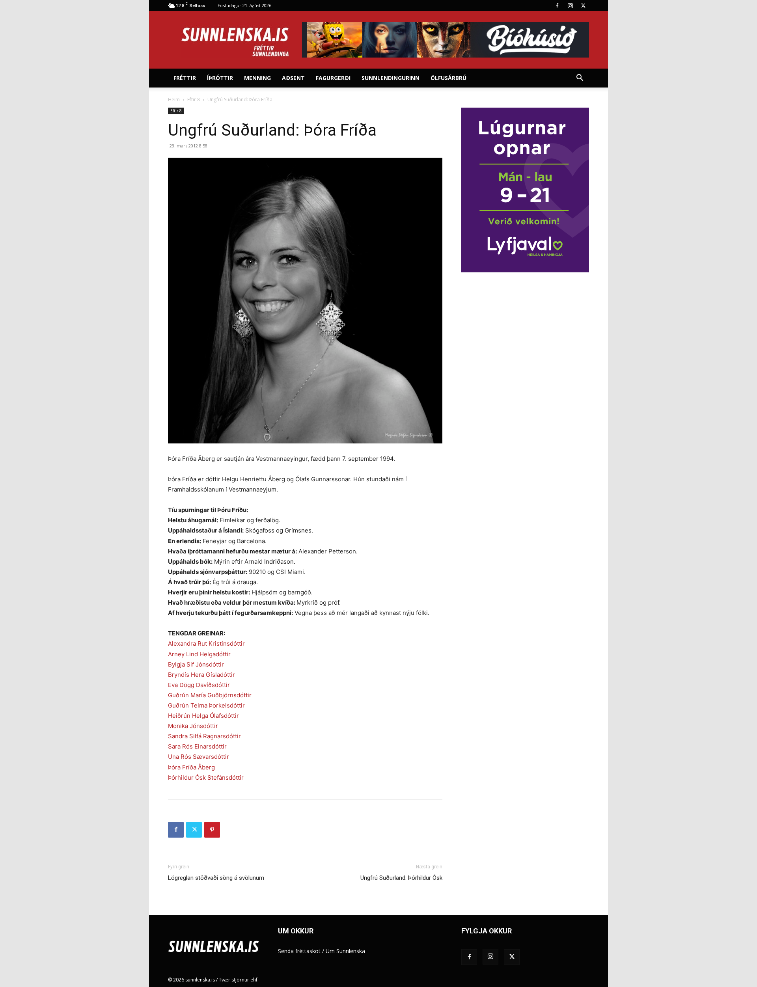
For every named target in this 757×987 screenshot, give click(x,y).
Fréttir (184, 78)
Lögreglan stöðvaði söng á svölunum (216, 877)
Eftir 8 (193, 99)
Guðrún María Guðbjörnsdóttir (210, 695)
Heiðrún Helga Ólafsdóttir (203, 715)
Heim (174, 99)
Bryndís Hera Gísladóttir (201, 674)
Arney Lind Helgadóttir (199, 654)
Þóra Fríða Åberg (191, 767)
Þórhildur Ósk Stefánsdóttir (206, 777)
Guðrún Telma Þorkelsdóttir (206, 705)
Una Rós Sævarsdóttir (198, 756)
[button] (579, 78)
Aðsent (293, 78)
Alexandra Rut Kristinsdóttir (206, 643)
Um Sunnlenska (345, 951)
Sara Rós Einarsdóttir (197, 746)
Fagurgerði (333, 78)
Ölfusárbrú (448, 78)
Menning (257, 78)
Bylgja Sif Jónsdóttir (196, 664)
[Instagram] (570, 5)
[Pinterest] (212, 830)
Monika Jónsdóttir (193, 726)
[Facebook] (557, 5)
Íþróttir (220, 78)
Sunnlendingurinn (391, 78)
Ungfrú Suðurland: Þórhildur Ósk (401, 877)
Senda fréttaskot (299, 951)
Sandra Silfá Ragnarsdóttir (204, 736)
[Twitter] (583, 5)
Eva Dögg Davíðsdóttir (199, 685)
